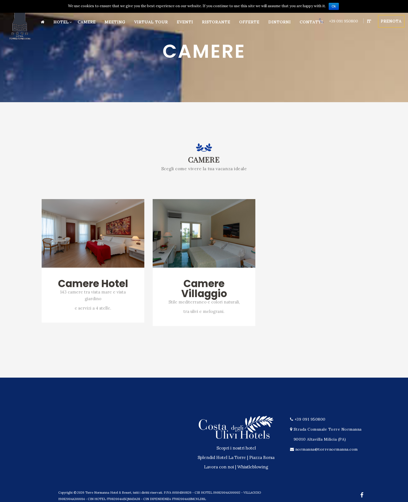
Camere (87, 21)
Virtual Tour (151, 21)
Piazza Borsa (261, 457)
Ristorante (216, 21)
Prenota (391, 21)
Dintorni (279, 21)
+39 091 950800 (343, 21)
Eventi (185, 21)
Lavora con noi (219, 467)
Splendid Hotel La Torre (222, 457)
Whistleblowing (252, 467)
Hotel (61, 21)
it (369, 21)
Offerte (249, 21)
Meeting (115, 21)
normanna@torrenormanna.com (326, 449)
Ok (334, 6)
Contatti (311, 21)
